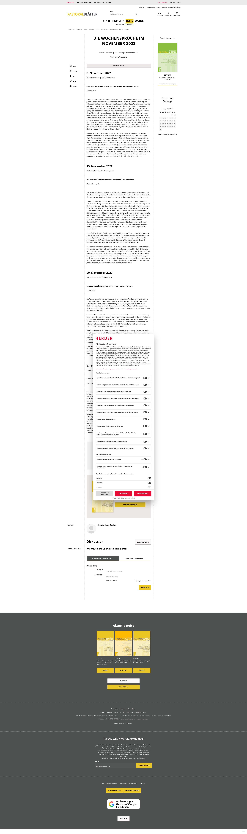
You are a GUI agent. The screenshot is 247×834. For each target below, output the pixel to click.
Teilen (75, 76)
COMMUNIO (123, 715)
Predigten (118, 20)
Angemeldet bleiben (144, 581)
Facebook (129, 723)
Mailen (75, 86)
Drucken (75, 71)
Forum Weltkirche (133, 715)
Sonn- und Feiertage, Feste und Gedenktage (167, 7)
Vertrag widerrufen (114, 790)
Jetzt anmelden (144, 765)
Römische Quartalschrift (164, 715)
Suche (111, 11)
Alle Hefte (123, 681)
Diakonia (153, 715)
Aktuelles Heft (119, 25)
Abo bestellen (123, 687)
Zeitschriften (162, 2)
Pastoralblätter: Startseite (75, 29)
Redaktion (142, 7)
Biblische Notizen (144, 715)
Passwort (99, 575)
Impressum (142, 783)
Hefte (129, 20)
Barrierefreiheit (133, 783)
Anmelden (145, 587)
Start (106, 20)
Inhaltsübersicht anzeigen (168, 84)
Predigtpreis (150, 7)
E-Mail (100, 570)
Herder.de (70, 2)
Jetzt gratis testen (130, 505)
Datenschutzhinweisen (138, 758)
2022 (97, 29)
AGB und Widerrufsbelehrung (110, 783)
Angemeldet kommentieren (103, 558)
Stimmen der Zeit (113, 715)
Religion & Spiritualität (102, 2)
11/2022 (103, 29)
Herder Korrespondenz (100, 715)
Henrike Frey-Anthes (120, 57)
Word (74, 66)
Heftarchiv (129, 25)
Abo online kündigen (142, 719)
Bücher (139, 20)
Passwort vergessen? (111, 580)
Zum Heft (105, 670)
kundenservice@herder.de (128, 719)
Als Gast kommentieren (135, 558)
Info (178, 2)
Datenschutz (123, 783)
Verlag (172, 2)
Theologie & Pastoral (84, 2)
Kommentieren (143, 542)
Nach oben (123, 818)
